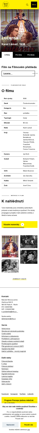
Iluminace (5, 369)
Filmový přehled (7, 366)
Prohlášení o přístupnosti (11, 339)
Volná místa (6, 328)
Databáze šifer (7, 379)
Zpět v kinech (6, 384)
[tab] (13, 224)
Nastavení (10, 425)
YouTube (23, 394)
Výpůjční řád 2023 (8, 349)
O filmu (7, 55)
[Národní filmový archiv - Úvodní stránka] (5, 4)
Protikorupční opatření (10, 344)
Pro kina (18, 55)
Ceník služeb (6, 334)
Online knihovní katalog (10, 371)
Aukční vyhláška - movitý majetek (14, 351)
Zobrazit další (19, 279)
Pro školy (31, 55)
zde (28, 430)
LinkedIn (30, 394)
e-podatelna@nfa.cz (9, 311)
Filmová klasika (7, 361)
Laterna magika (7, 376)
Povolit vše (28, 425)
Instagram (14, 394)
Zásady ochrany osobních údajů (13, 341)
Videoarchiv (6, 381)
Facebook (5, 394)
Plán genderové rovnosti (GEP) (13, 346)
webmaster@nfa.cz (9, 319)
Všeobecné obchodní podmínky (13, 331)
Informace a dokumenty (10, 336)
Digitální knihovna (8, 374)
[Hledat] (27, 4)
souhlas (16, 414)
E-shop (4, 364)
